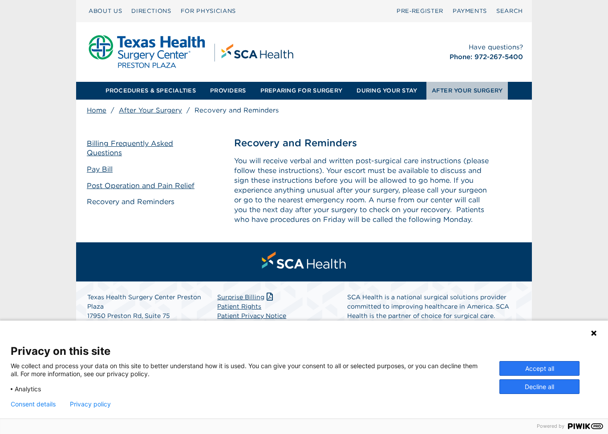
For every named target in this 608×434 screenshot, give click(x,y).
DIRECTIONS (151, 11)
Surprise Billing (240, 297)
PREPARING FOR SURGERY (301, 90)
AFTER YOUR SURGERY (467, 90)
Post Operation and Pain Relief (141, 185)
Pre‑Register (420, 11)
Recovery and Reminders (130, 201)
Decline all (539, 386)
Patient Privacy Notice (251, 315)
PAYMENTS (470, 11)
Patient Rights (239, 306)
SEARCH (509, 11)
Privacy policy (90, 404)
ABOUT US (105, 11)
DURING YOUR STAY (387, 90)
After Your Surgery (150, 110)
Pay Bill (100, 169)
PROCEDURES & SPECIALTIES (150, 90)
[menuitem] (105, 11)
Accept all (539, 368)
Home (96, 110)
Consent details (33, 404)
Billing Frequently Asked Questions (130, 148)
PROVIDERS (228, 90)
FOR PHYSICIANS (208, 11)
